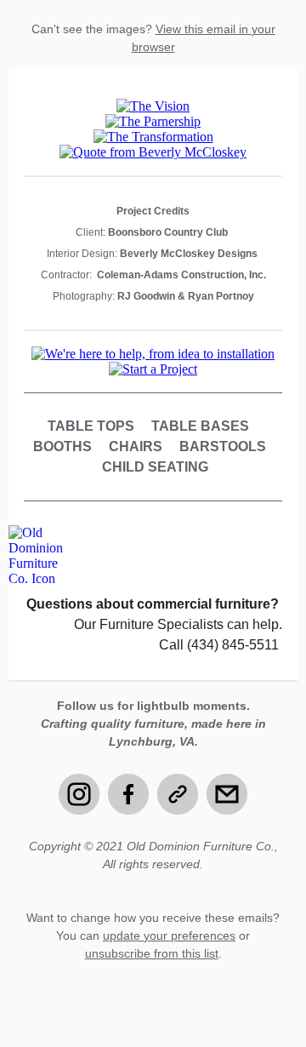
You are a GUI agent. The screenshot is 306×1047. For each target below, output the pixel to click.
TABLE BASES (200, 426)
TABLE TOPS (91, 426)
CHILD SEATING (155, 467)
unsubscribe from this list (151, 953)
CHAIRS (135, 446)
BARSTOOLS (222, 446)
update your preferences (169, 935)
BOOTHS (62, 446)
